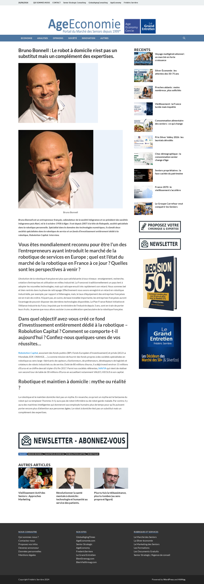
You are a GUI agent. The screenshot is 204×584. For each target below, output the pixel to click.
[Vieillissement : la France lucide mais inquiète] (143, 104)
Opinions (58, 38)
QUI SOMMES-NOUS (41, 2)
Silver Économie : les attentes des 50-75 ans (167, 72)
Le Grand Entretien (86, 554)
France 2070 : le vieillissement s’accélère (168, 188)
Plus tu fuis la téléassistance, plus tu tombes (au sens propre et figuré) (110, 496)
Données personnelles (29, 551)
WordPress (168, 579)
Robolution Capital (28, 352)
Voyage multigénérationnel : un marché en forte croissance (170, 57)
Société (72, 38)
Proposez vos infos (28, 544)
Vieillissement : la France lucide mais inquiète (168, 105)
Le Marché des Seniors (145, 536)
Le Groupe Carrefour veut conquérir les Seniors (169, 205)
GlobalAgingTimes (85, 536)
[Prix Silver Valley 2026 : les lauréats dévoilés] (143, 137)
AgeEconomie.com (85, 540)
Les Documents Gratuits (146, 551)
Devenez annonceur (28, 547)
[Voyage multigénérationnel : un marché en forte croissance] (143, 54)
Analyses (42, 38)
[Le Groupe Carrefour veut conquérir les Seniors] (143, 203)
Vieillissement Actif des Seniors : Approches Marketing (31, 496)
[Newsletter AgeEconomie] (73, 447)
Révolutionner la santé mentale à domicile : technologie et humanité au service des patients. (72, 497)
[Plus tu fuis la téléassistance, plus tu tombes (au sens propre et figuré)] (111, 479)
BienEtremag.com (85, 558)
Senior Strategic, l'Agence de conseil (152, 554)
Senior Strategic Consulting (74, 2)
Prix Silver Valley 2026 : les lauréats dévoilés (169, 139)
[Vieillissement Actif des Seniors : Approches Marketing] (35, 479)
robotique (93, 454)
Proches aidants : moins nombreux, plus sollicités (168, 89)
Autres (104, 38)
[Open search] (184, 38)
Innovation (88, 38)
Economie (26, 38)
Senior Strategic (84, 544)
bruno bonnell (35, 454)
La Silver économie (143, 540)
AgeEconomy (115, 2)
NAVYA (102, 368)
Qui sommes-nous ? (28, 536)
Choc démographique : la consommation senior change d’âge (168, 156)
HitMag (181, 579)
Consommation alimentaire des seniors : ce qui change (169, 122)
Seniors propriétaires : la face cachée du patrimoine (169, 172)
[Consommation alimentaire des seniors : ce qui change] (143, 120)
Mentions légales (27, 554)
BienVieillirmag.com (86, 562)
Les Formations (141, 547)
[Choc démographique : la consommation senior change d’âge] (143, 154)
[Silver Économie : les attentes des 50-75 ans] (143, 70)
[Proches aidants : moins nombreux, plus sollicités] (143, 87)
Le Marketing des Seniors (146, 544)
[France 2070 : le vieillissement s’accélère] (143, 187)
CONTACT (56, 2)
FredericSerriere (84, 551)
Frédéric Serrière (131, 2)
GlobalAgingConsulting (98, 2)
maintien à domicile (55, 454)
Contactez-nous (26, 540)
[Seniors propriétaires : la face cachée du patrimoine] (143, 170)
